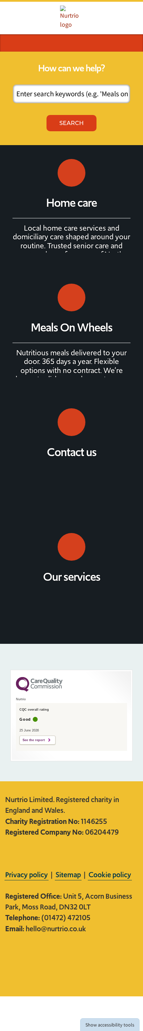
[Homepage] (71, 17)
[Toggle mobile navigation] (132, 43)
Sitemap (68, 875)
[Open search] (11, 43)
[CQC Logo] (39, 690)
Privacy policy (26, 875)
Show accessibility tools (109, 1025)
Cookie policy (110, 875)
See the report (34, 740)
